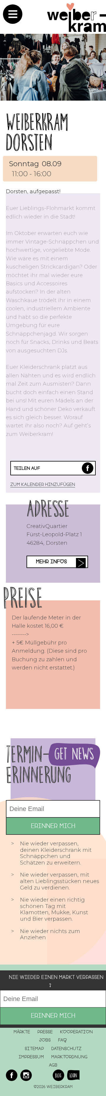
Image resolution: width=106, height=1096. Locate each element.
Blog (58, 1075)
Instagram (26, 1075)
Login (73, 1075)
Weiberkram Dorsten (37, 132)
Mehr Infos (51, 562)
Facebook (87, 468)
